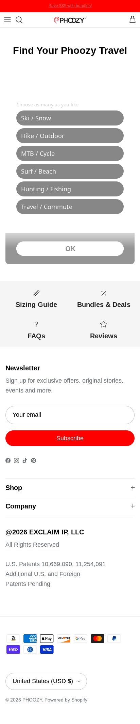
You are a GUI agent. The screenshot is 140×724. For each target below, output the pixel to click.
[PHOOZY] (70, 20)
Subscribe (70, 438)
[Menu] (7, 19)
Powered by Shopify (66, 700)
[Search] (22, 19)
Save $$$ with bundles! (70, 5)
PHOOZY (32, 700)
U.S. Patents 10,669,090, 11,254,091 (55, 564)
